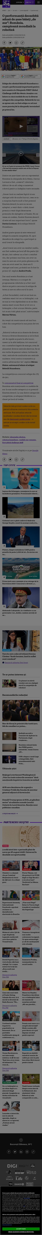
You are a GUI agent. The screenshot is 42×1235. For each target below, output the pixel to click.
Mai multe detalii (27, 1198)
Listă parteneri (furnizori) (7, 1224)
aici (24, 1205)
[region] (21, 1210)
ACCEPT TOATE (21, 1229)
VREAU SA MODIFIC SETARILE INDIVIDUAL (21, 1232)
